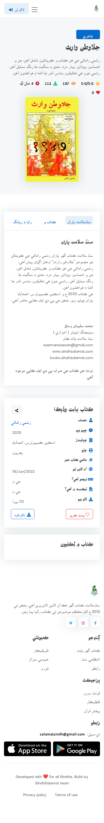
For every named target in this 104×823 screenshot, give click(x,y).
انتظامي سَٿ (91, 657)
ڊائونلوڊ (19, 513)
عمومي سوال (39, 657)
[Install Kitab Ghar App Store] (27, 746)
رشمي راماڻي (21, 420)
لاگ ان (19, 8)
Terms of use (66, 793)
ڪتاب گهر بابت (88, 648)
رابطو (95, 666)
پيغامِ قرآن (92, 709)
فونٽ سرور (91, 691)
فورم (45, 666)
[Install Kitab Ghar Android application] (76, 746)
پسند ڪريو (77, 513)
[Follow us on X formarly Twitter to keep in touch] (70, 622)
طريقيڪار (41, 648)
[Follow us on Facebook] (95, 622)
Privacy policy (34, 793)
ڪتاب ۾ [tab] (49, 220)
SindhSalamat (47, 781)
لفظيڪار (93, 700)
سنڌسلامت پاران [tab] (79, 220)
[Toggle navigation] (35, 9)
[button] (17, 409)
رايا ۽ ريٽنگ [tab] (22, 220)
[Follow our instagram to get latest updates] (83, 622)
